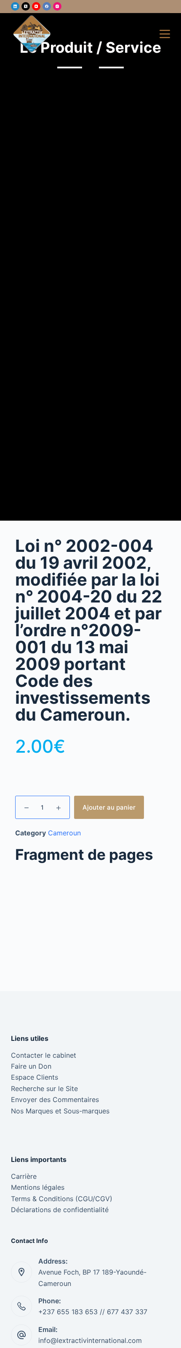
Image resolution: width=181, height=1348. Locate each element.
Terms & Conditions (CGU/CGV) (61, 1198)
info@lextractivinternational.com (90, 1340)
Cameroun (64, 833)
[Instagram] (57, 6)
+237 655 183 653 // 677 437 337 (92, 1311)
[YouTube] (36, 6)
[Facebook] (47, 6)
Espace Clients (34, 1077)
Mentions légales (37, 1187)
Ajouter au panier (109, 807)
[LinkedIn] (15, 6)
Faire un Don (31, 1066)
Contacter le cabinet (43, 1055)
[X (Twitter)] (25, 6)
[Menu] (165, 34)
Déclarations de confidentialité (60, 1209)
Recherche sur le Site (44, 1088)
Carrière (24, 1176)
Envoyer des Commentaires (55, 1099)
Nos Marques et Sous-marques (60, 1111)
